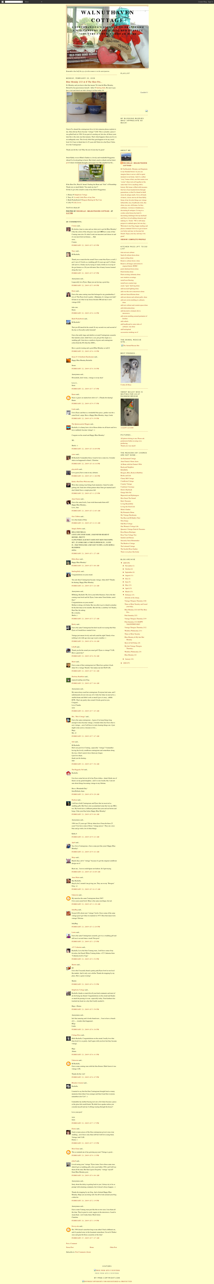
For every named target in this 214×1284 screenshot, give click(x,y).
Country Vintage (126, 484)
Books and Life (126, 475)
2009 (125, 563)
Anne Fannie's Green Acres (129, 461)
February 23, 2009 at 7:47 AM (85, 736)
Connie (74, 226)
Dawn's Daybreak (126, 490)
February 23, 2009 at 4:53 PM (85, 984)
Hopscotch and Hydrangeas (130, 495)
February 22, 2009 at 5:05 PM (85, 245)
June (127, 582)
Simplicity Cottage (80, 195)
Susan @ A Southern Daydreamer (83, 357)
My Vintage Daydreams (128, 515)
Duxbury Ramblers (78, 676)
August (127, 575)
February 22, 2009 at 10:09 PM (86, 449)
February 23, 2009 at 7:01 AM (85, 671)
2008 (125, 663)
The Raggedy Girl (78, 769)
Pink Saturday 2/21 (131, 615)
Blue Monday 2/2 (130, 655)
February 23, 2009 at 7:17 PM (85, 1123)
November (129, 566)
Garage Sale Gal (126, 492)
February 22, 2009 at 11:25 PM (86, 493)
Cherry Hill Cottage (127, 478)
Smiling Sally (100, 88)
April (73, 842)
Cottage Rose (76, 1035)
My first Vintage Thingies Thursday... (133, 647)
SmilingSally (76, 571)
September (129, 572)
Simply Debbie (77, 528)
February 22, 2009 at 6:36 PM (85, 368)
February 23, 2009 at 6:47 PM (85, 1077)
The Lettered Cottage (128, 546)
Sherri (74, 661)
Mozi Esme (75, 1148)
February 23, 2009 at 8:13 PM (85, 1155)
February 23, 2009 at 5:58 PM (85, 1009)
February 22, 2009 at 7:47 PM (85, 389)
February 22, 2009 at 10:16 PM (86, 463)
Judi (73, 742)
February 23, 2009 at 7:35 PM (85, 1143)
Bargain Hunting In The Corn (92, 200)
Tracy (73, 251)
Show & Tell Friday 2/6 (132, 643)
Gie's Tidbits (76, 516)
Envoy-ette (75, 1226)
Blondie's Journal (77, 1083)
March (127, 591)
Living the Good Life (128, 506)
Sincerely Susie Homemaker (130, 540)
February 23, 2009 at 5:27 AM (85, 618)
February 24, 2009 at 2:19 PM (85, 1200)
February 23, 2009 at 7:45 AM (85, 711)
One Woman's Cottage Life (129, 526)
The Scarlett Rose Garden (129, 549)
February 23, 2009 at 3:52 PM (85, 959)
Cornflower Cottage (127, 481)
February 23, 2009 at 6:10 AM (85, 641)
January (128, 659)
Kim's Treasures (126, 501)
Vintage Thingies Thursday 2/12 (135, 627)
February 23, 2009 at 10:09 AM (86, 872)
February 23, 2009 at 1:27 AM (85, 553)
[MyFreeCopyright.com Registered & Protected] (107, 1281)
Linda (74, 409)
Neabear (74, 800)
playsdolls (75, 469)
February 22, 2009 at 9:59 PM (85, 418)
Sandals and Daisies (127, 537)
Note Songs (124, 521)
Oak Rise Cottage (126, 523)
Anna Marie (76, 877)
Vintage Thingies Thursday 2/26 (135, 601)
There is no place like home (130, 552)
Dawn (74, 291)
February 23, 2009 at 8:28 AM (85, 794)
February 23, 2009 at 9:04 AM (85, 814)
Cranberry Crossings (127, 487)
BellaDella (124, 470)
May (127, 585)
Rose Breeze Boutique (128, 532)
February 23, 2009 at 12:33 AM (86, 523)
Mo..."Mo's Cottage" (78, 716)
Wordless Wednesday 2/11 (133, 631)
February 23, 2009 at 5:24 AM (85, 586)
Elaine (74, 1128)
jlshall (74, 1161)
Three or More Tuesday (132, 634)
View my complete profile (133, 239)
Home (92, 1247)
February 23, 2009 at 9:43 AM (85, 852)
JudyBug (75, 910)
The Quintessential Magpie (81, 424)
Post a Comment (71, 1243)
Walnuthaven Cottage (108, 16)
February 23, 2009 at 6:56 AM (85, 656)
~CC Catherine (77, 947)
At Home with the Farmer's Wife (131, 464)
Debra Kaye (76, 559)
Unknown (75, 895)
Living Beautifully (127, 504)
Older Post (113, 1247)
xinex (74, 454)
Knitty (74, 624)
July (126, 578)
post (67, 162)
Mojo (73, 857)
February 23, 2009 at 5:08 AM (85, 565)
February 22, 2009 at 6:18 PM (85, 351)
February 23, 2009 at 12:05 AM (86, 511)
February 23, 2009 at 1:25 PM (85, 941)
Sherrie (74, 964)
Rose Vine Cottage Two (128, 535)
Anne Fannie (76, 499)
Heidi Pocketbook (78, 318)
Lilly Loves (77, 202)
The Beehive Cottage (128, 543)
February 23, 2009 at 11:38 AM (86, 904)
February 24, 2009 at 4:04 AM (85, 1175)
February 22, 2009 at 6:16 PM (85, 313)
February (128, 595)
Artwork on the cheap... (132, 597)
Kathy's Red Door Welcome (81, 481)
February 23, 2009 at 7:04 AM (85, 683)
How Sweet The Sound (128, 498)
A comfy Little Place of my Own (84, 197)
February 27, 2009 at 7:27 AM (85, 1238)
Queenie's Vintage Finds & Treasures (133, 529)
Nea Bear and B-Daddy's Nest (130, 518)
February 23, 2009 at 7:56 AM (85, 764)
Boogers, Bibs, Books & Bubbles (132, 473)
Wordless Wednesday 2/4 (133, 652)
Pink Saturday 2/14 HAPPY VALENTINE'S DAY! (134, 623)
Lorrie (74, 932)
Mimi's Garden (125, 509)
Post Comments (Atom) (83, 1252)
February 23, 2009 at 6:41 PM (85, 1054)
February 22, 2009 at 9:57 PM (85, 403)
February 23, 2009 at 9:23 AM (85, 837)
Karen (74, 394)
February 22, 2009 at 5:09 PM (85, 285)
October (128, 569)
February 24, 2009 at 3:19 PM (85, 1220)
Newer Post (70, 1247)
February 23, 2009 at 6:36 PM (85, 1029)
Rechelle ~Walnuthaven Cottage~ (135, 164)
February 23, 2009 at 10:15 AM (86, 889)
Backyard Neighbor (127, 467)
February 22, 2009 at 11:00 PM (86, 476)
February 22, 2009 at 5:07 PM (85, 273)
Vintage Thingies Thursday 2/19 (135, 618)
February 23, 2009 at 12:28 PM (86, 927)
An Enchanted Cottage (128, 458)
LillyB (74, 647)
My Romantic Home (127, 512)
